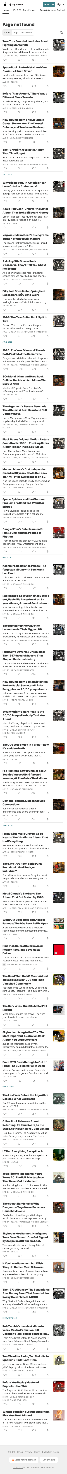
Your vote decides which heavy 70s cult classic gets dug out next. (23, 1246)
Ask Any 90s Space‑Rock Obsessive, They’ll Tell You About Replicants (24, 265)
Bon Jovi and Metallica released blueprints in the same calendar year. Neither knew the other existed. (25, 360)
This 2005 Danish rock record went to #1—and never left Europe (25, 579)
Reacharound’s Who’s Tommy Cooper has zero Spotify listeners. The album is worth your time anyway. (24, 989)
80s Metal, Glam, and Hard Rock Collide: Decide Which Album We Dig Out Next (23, 380)
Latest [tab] (7, 32)
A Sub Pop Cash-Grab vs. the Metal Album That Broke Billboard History (25, 210)
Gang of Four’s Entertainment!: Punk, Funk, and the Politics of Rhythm (22, 533)
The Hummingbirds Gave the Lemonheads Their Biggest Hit (22, 627)
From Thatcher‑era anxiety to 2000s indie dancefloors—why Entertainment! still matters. (24, 542)
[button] (6, 10)
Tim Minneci (24, 56)
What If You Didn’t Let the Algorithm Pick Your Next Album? (26, 1413)
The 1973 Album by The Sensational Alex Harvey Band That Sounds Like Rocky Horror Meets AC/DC (26, 1293)
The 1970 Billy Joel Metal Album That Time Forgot (23, 151)
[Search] (61, 32)
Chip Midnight (42, 56)
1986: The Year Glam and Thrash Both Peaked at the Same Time (23, 352)
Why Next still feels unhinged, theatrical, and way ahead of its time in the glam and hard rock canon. (25, 1303)
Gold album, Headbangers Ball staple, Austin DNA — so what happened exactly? (25, 1217)
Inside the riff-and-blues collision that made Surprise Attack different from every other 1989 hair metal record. (25, 50)
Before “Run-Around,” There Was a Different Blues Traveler (24, 95)
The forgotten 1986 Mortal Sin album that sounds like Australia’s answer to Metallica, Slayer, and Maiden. (25, 1392)
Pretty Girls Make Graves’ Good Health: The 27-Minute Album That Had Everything (25, 837)
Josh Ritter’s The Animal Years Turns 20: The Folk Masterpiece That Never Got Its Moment (23, 1177)
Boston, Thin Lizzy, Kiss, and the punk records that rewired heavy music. (22, 327)
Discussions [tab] (26, 32)
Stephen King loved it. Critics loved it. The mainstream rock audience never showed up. (24, 1187)
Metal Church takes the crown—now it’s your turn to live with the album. (23, 1015)
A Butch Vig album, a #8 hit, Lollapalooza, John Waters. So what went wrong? (24, 1157)
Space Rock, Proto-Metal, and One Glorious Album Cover (24, 69)
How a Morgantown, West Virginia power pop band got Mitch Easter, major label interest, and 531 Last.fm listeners (24, 419)
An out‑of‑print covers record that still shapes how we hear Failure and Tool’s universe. (23, 274)
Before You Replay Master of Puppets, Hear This (20, 1384)
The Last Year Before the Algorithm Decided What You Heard (25, 1097)
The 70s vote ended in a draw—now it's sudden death (25, 746)
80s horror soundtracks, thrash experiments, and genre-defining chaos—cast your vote (24, 810)
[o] (58, 44)
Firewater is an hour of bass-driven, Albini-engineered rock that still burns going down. (25, 1273)
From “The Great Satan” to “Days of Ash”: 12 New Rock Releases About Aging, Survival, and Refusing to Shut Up (25, 1339)
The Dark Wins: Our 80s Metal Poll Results (24, 1008)
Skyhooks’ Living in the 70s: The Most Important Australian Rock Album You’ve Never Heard (23, 1036)
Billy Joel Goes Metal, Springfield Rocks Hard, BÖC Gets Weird (23, 293)
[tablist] (18, 32)
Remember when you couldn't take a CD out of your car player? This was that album (25, 847)
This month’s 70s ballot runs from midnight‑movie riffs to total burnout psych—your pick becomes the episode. (25, 300)
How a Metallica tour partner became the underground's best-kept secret (24, 903)
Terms (37, 1451)
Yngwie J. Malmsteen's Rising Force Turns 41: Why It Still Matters (25, 237)
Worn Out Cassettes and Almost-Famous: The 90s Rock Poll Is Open (25, 921)
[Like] (4, 1349)
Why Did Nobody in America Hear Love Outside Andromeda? (24, 184)
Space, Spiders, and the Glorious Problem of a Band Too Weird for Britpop (23, 503)
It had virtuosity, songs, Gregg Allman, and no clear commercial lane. (25, 103)
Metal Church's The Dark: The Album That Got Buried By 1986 (23, 895)
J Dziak (14, 56)
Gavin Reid (40, 197)
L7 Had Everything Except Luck (22, 1151)
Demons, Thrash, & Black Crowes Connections (23, 802)
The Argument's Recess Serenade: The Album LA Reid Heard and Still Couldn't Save (24, 410)
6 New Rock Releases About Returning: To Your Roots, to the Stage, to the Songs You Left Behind (25, 1125)
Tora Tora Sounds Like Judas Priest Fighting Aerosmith (25, 43)
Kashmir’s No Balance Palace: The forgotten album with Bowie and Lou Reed (24, 569)
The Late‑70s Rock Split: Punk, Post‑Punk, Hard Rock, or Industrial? (22, 867)
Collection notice (50, 1451)
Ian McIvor (31, 964)
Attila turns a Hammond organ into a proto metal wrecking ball (25, 159)
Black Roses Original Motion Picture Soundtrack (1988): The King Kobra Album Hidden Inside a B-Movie (25, 443)
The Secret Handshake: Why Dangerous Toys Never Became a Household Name (23, 1207)
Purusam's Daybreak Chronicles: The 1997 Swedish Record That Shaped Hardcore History (23, 655)
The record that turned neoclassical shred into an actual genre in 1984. (24, 244)
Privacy (28, 1451)
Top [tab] (15, 32)
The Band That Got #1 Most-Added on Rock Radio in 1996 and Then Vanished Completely (25, 980)
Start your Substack (25, 1459)
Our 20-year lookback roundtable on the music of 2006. (24, 1104)
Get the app (49, 1459)
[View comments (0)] (20, 142)
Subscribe (49, 4)
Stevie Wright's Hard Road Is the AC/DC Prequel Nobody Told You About (23, 715)
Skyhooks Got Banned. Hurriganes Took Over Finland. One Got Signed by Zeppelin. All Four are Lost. (25, 1237)
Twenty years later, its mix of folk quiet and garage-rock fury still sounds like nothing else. (25, 192)
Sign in (60, 4)
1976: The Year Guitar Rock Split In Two (24, 319)
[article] (33, 50)
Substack (18, 1467)
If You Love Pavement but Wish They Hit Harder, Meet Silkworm (22, 1265)
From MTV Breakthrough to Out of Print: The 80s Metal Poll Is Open (24, 1064)
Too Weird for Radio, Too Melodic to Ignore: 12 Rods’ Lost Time (25, 1358)
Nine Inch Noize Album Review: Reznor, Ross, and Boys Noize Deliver (22, 949)
